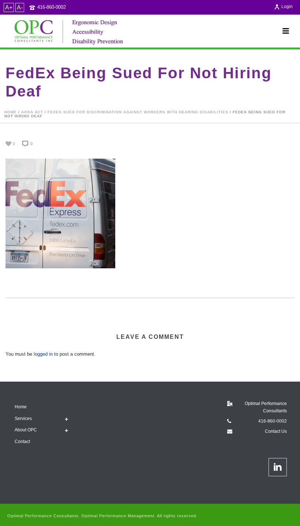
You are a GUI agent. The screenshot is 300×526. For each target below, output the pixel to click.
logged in (43, 354)
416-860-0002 (51, 7)
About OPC (26, 429)
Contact (22, 441)
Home (10, 112)
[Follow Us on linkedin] (278, 467)
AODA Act (32, 112)
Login (287, 6)
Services (23, 418)
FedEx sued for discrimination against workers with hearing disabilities (138, 112)
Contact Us (276, 431)
